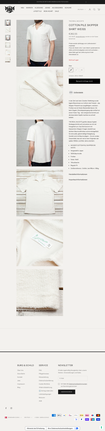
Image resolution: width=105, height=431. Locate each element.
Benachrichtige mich (84, 81)
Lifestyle (37, 11)
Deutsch (80, 9)
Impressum (21, 384)
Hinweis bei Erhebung (36, 428)
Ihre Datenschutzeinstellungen (60, 428)
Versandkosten (80, 36)
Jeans (47, 8)
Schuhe (68, 8)
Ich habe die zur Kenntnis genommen (74, 385)
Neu (22, 8)
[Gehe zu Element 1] (8, 23)
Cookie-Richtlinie (44, 384)
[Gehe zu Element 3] (8, 37)
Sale (57, 11)
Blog (18, 387)
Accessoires (57, 8)
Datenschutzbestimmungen (78, 384)
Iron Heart (48, 11)
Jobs (18, 380)
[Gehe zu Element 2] (8, 30)
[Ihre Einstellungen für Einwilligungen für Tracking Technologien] (101, 427)
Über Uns (20, 370)
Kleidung (39, 8)
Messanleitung (43, 377)
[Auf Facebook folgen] (6, 408)
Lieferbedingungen (45, 394)
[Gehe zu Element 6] (8, 60)
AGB (40, 401)
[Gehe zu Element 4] (8, 45)
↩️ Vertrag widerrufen (46, 391)
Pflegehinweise (44, 374)
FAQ (40, 370)
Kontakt (19, 377)
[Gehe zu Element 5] (8, 52)
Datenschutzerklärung (46, 380)
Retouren (42, 397)
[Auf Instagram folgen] (11, 408)
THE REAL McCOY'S (76, 21)
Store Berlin (21, 374)
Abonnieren (66, 392)
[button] (84, 92)
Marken (29, 8)
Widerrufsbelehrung (45, 387)
